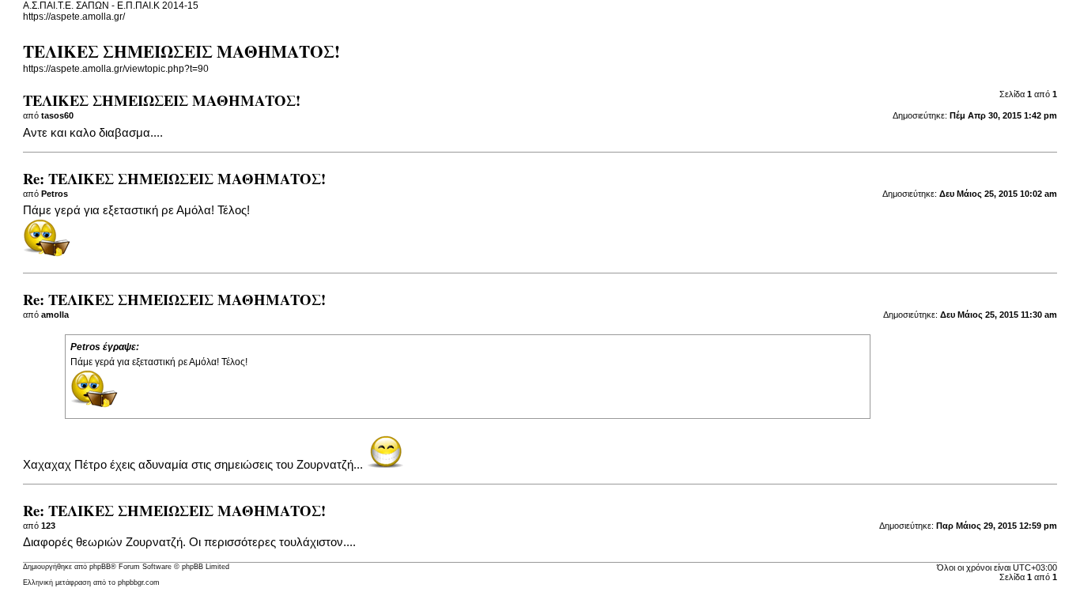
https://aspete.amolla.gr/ (74, 16)
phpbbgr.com (139, 582)
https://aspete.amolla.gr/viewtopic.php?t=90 (116, 68)
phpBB (100, 567)
